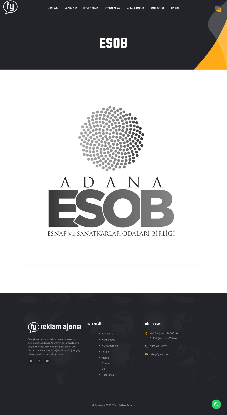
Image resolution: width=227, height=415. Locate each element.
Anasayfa (53, 8)
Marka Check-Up (135, 8)
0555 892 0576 (158, 346)
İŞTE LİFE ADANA (112, 8)
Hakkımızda (71, 8)
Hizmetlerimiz (91, 8)
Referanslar (157, 8)
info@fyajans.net (160, 354)
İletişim (174, 8)
